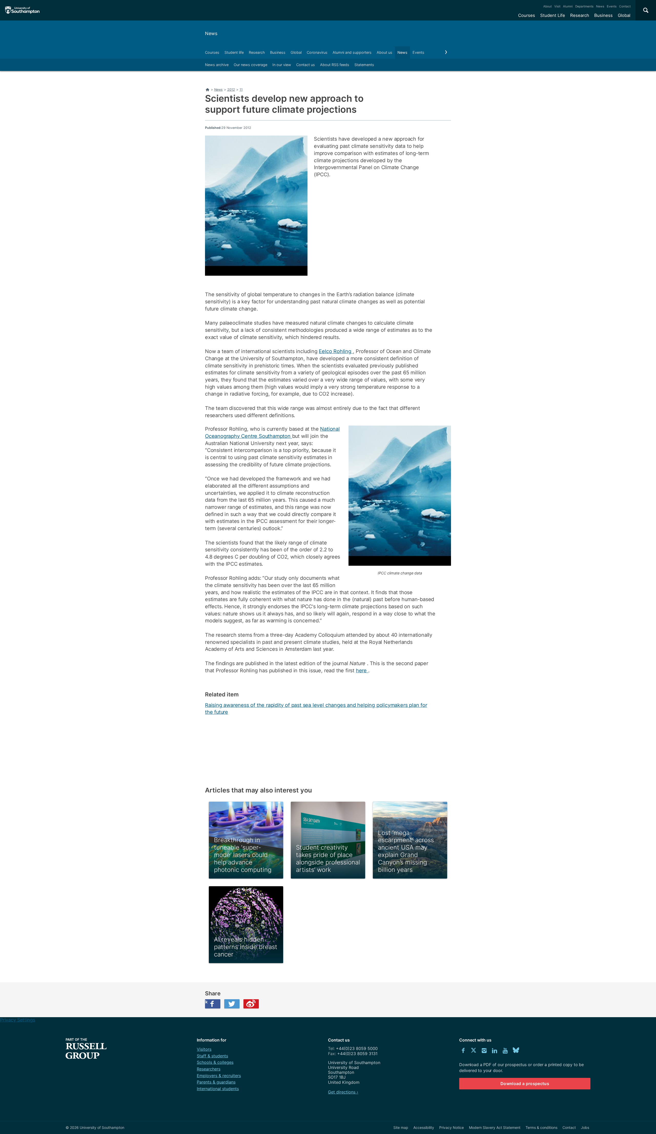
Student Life (552, 15)
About (547, 6)
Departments (584, 6)
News (600, 6)
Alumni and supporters (352, 52)
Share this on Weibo (251, 1003)
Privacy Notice (451, 1127)
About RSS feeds (334, 65)
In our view (281, 65)
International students (218, 1088)
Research (579, 15)
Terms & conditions (541, 1127)
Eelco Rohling (336, 351)
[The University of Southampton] (22, 10)
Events (612, 6)
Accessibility (423, 1127)
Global (624, 15)
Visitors (204, 1049)
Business (603, 15)
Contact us (305, 65)
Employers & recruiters (219, 1075)
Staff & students (212, 1055)
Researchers (208, 1068)
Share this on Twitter (232, 1003)
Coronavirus (317, 52)
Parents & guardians (216, 1082)
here (362, 670)
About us (384, 52)
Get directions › (343, 1092)
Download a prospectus (524, 1083)
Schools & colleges (215, 1062)
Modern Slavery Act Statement (494, 1127)
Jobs (585, 1127)
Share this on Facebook (206, 1001)
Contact (625, 6)
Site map (400, 1127)
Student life (234, 52)
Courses (526, 15)
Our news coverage (250, 65)
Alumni (568, 6)
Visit (557, 6)
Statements (364, 65)
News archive (217, 65)
